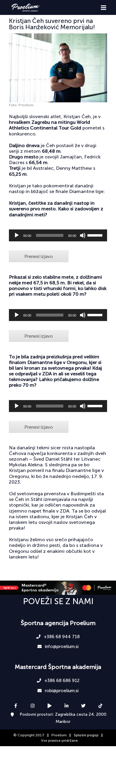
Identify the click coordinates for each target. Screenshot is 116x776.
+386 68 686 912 (61, 680)
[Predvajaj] (17, 235)
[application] (58, 235)
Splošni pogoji (86, 735)
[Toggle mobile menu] (104, 7)
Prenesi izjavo (38, 256)
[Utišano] (83, 235)
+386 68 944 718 (61, 636)
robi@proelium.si (61, 690)
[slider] (95, 234)
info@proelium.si (61, 646)
